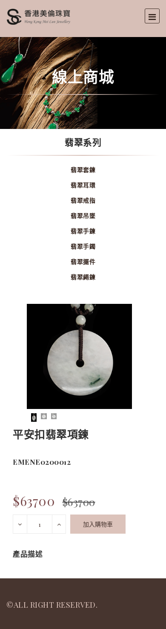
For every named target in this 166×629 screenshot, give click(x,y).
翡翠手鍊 (83, 231)
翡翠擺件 (83, 261)
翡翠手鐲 (83, 246)
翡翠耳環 (83, 185)
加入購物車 (98, 524)
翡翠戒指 (83, 200)
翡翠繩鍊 (83, 277)
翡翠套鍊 (83, 170)
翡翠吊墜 (83, 216)
